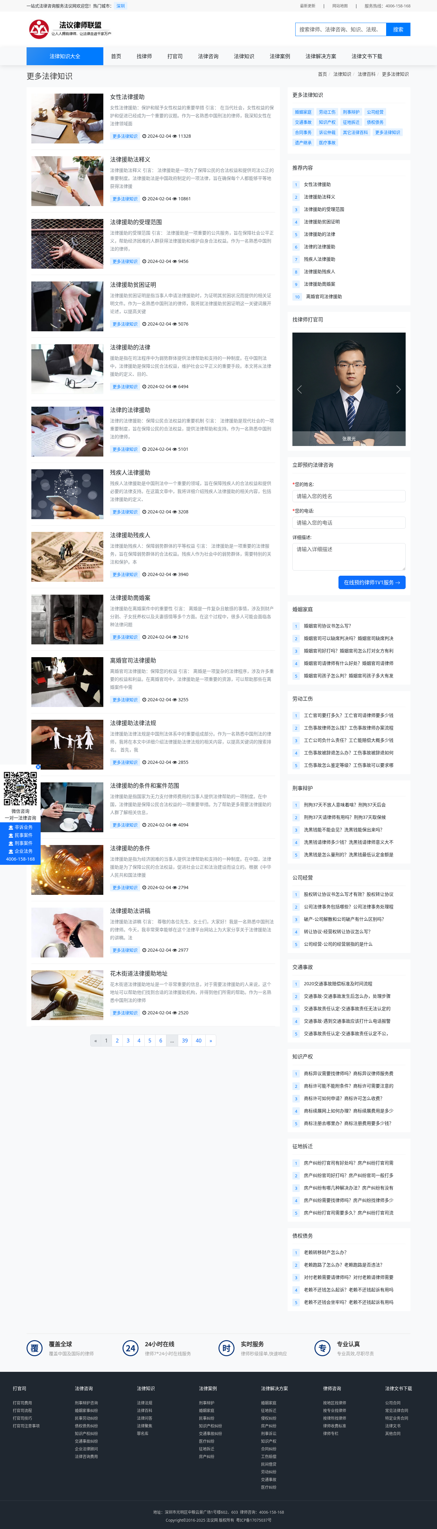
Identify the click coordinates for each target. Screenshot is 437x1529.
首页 (116, 56)
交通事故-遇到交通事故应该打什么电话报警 (347, 1021)
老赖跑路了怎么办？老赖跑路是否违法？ (344, 1265)
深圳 (120, 6)
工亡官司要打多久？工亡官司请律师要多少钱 (348, 715)
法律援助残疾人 (130, 535)
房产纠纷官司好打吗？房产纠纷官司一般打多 (348, 1175)
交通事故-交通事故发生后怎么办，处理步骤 (347, 996)
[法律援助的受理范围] (67, 243)
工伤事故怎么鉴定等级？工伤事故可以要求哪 (348, 765)
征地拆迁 (302, 1146)
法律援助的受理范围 (136, 222)
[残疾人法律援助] (67, 494)
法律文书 (393, 1426)
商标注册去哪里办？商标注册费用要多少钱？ (348, 1123)
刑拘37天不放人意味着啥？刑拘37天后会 (345, 805)
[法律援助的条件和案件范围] (67, 807)
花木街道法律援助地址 (139, 973)
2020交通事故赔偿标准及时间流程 (338, 983)
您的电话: (303, 511)
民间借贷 (268, 1464)
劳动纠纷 (268, 1472)
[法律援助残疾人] (67, 556)
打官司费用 (22, 1403)
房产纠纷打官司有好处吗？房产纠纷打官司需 (348, 1163)
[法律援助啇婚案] (67, 619)
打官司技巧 (22, 1418)
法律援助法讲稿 (130, 911)
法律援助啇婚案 (130, 598)
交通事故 (302, 967)
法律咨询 (208, 56)
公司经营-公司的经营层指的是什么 (338, 944)
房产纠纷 (206, 1456)
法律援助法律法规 (133, 723)
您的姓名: (303, 484)
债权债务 (302, 1235)
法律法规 (144, 1403)
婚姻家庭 (302, 609)
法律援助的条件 (130, 848)
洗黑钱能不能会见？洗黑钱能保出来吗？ (344, 829)
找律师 (144, 56)
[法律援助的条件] (67, 869)
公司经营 (302, 877)
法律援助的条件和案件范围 (144, 785)
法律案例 (280, 56)
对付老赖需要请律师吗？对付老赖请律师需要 (348, 1277)
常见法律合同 (396, 1410)
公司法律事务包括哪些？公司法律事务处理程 (348, 906)
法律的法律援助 (130, 410)
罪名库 (142, 1433)
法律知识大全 (65, 56)
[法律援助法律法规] (67, 744)
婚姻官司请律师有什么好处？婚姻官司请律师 (348, 663)
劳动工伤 (302, 698)
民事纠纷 (206, 1418)
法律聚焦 (144, 1426)
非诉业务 (24, 827)
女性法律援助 (127, 97)
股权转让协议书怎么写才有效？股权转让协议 (348, 894)
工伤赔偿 (268, 1456)
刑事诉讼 (268, 1433)
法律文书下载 (367, 56)
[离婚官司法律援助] (67, 682)
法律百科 (367, 74)
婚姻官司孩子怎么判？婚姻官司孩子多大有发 (348, 675)
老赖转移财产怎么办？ (326, 1252)
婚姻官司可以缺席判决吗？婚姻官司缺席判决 (348, 638)
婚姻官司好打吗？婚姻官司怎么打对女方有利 (348, 651)
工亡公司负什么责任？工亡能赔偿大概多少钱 (348, 740)
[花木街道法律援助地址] (67, 995)
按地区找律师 (334, 1403)
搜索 (398, 29)
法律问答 (144, 1418)
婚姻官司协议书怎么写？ (328, 626)
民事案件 (24, 835)
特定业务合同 (396, 1418)
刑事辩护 (302, 788)
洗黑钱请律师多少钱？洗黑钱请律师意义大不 (348, 842)
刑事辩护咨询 (86, 1403)
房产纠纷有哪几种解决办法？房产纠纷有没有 (348, 1188)
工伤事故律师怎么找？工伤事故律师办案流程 (348, 728)
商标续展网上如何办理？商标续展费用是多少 (348, 1111)
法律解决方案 (321, 56)
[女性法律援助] (67, 118)
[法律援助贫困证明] (67, 306)
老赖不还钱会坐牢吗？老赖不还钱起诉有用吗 (348, 1302)
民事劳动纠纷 (86, 1418)
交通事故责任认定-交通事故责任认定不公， (347, 1033)
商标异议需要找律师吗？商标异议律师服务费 (348, 1073)
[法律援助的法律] (67, 368)
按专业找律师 (334, 1410)
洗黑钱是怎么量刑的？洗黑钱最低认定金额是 (348, 854)
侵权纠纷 (268, 1418)
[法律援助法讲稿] (67, 932)
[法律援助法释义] (67, 181)
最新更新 (307, 6)
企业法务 (24, 851)
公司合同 (393, 1403)
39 (185, 1040)
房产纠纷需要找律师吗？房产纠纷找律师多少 (348, 1200)
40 (199, 1040)
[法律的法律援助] (67, 431)
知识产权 (302, 1056)
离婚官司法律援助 (133, 660)
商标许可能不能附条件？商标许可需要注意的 (348, 1086)
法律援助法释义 (130, 159)
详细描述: (302, 537)
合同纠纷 (268, 1449)
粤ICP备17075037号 (254, 1520)
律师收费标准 (334, 1426)
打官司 (175, 56)
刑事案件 (24, 843)
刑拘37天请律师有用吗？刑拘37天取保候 (345, 817)
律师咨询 (332, 1388)
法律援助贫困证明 (133, 284)
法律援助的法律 (130, 347)
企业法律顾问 (86, 1449)
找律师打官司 (307, 319)
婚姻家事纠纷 (86, 1410)
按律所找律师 (334, 1418)
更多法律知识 (395, 74)
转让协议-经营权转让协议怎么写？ (338, 931)
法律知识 (244, 56)
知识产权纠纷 (86, 1433)
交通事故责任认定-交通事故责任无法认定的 (347, 1008)
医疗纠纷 (206, 1441)
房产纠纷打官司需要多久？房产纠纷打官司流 (348, 1213)
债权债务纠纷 (86, 1426)
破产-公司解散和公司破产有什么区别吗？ (345, 919)
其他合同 (393, 1433)
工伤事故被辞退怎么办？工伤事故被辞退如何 (348, 752)
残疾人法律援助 (130, 472)
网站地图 (340, 6)
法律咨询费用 (86, 1456)
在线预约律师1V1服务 (369, 582)
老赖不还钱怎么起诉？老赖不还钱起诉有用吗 (348, 1290)
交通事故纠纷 (86, 1441)
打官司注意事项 (26, 1426)
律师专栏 (330, 1433)
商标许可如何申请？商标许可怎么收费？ (344, 1098)
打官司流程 (22, 1410)
